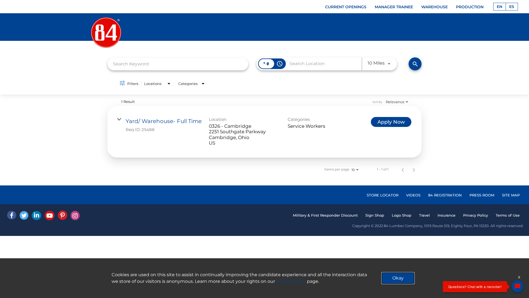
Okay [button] (398, 278)
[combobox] (178, 63)
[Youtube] (50, 215)
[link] (264, 132)
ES (511, 6)
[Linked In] (36, 215)
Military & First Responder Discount (325, 215)
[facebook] (11, 215)
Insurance (446, 215)
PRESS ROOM (481, 195)
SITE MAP (511, 195)
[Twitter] (24, 215)
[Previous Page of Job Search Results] (402, 169)
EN (499, 6)
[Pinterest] (62, 215)
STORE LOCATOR (382, 195)
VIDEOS (413, 195)
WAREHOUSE (434, 6)
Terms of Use (508, 215)
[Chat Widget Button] (517, 286)
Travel (424, 215)
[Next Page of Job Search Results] (413, 169)
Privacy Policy (475, 215)
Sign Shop (374, 215)
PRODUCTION (470, 6)
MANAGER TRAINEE (394, 6)
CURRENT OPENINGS (345, 6)
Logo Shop (401, 215)
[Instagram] (75, 215)
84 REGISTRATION (445, 195)
